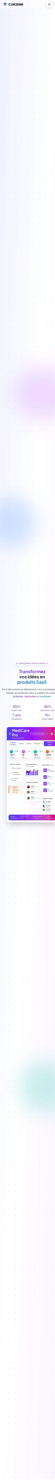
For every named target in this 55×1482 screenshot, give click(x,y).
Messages (37, 743)
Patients (21, 743)
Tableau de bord (13, 743)
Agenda (29, 743)
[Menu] (49, 4)
